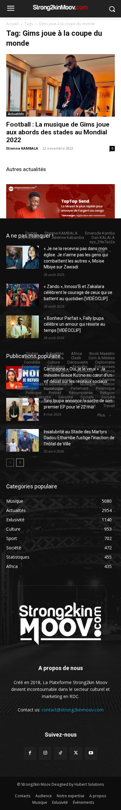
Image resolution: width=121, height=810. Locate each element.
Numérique (53, 388)
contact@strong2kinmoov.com (73, 710)
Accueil (12, 23)
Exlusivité (85, 371)
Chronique (34, 358)
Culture (53, 362)
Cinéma (57, 358)
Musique (88, 384)
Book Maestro (102, 353)
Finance (108, 371)
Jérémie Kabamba (68, 237)
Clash (76, 358)
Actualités (16, 114)
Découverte (77, 362)
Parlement (79, 388)
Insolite (85, 375)
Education (56, 366)
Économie (31, 366)
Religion (107, 392)
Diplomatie (105, 362)
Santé (24, 397)
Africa (76, 353)
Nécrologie (26, 388)
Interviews (63, 379)
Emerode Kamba (100, 233)
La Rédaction (32, 237)
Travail (109, 405)
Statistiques (47, 401)
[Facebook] (30, 753)
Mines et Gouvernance (53, 384)
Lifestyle (107, 379)
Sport (24, 401)
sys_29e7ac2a (102, 242)
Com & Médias (101, 358)
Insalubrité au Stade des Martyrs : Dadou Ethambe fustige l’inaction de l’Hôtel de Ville (79, 437)
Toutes (31, 233)
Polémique (105, 388)
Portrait (55, 392)
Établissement (27, 371)
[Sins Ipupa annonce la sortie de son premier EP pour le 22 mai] (22, 409)
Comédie (32, 362)
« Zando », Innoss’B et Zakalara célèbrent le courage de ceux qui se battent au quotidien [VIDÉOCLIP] (78, 292)
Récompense (81, 392)
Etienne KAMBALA (22, 148)
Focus (32, 375)
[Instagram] (45, 753)
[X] (76, 753)
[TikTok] (60, 753)
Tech (110, 401)
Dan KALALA (103, 237)
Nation (109, 384)
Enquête (80, 366)
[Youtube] (91, 753)
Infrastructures (58, 375)
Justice (85, 379)
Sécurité (43, 397)
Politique (33, 392)
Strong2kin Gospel (82, 401)
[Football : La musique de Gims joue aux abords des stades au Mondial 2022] (60, 85)
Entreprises (105, 366)
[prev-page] (10, 463)
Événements (58, 371)
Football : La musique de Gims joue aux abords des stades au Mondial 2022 (58, 132)
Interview (107, 375)
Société (108, 397)
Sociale (87, 397)
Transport (87, 405)
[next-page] (20, 463)
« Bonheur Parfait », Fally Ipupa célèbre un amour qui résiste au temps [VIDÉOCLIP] (74, 324)
